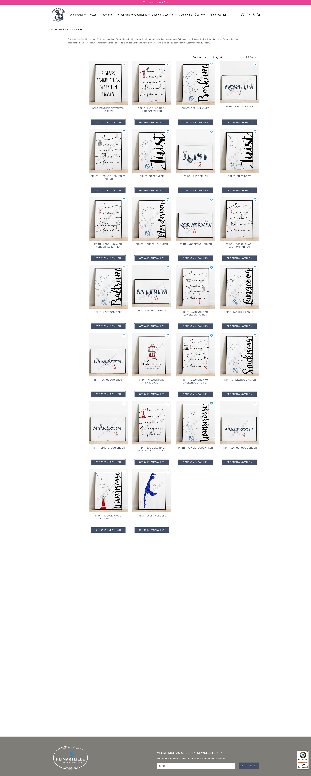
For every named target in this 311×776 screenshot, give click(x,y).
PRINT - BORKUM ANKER (195, 108)
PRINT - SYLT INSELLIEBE (152, 516)
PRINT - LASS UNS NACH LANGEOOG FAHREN (195, 313)
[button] (93, 15)
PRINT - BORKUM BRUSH (239, 106)
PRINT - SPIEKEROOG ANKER (239, 380)
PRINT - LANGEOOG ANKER (239, 312)
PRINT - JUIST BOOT (239, 176)
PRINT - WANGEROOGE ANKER (195, 448)
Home (54, 29)
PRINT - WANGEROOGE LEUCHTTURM (108, 517)
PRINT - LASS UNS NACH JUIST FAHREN (108, 177)
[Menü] (307, 752)
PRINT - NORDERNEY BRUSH (195, 244)
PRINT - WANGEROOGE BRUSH (239, 448)
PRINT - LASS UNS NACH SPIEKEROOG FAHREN (195, 381)
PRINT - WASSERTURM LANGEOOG (152, 381)
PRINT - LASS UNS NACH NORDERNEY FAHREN (108, 245)
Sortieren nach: (201, 57)
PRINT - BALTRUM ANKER (108, 312)
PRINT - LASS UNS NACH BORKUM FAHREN (152, 109)
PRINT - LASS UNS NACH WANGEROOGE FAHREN (152, 449)
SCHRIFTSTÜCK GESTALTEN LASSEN (108, 109)
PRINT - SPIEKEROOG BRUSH (108, 448)
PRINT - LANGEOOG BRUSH (108, 380)
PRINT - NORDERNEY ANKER (152, 244)
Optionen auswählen (108, 122)
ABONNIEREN (249, 766)
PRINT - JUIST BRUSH (195, 176)
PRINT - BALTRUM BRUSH (152, 310)
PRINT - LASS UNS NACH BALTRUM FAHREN (239, 245)
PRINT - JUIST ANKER (152, 176)
